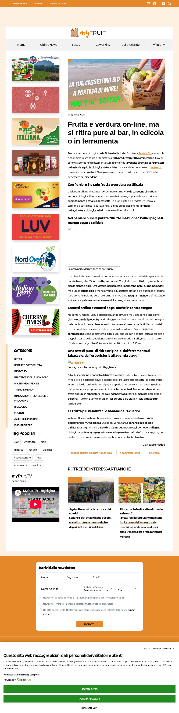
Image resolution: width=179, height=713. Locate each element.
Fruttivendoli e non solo (31, 377)
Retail (18, 359)
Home (21, 45)
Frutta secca (20, 465)
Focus (76, 45)
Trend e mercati (24, 389)
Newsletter (58, 3)
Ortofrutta (29, 441)
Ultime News (48, 45)
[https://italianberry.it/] (35, 293)
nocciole (32, 449)
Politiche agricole (26, 383)
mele (43, 441)
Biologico (20, 406)
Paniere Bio (145, 153)
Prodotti (20, 412)
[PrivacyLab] (23, 680)
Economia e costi (131, 480)
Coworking (103, 45)
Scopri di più (19, 481)
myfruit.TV (158, 45)
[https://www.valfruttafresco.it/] (35, 134)
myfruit (74, 480)
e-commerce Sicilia (130, 452)
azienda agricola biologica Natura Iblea (91, 452)
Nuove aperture (22, 457)
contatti (39, 3)
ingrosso (18, 449)
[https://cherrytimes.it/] (35, 325)
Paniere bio (154, 452)
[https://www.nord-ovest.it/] (35, 261)
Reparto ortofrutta (28, 365)
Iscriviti (89, 624)
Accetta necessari (90, 698)
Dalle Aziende (130, 45)
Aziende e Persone (26, 419)
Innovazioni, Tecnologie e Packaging (31, 398)
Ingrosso (20, 371)
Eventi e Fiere (23, 425)
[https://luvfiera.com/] (35, 230)
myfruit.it (156, 167)
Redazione (20, 3)
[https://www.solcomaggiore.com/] (35, 102)
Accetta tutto (90, 689)
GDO (16, 441)
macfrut (37, 465)
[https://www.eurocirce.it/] (35, 71)
